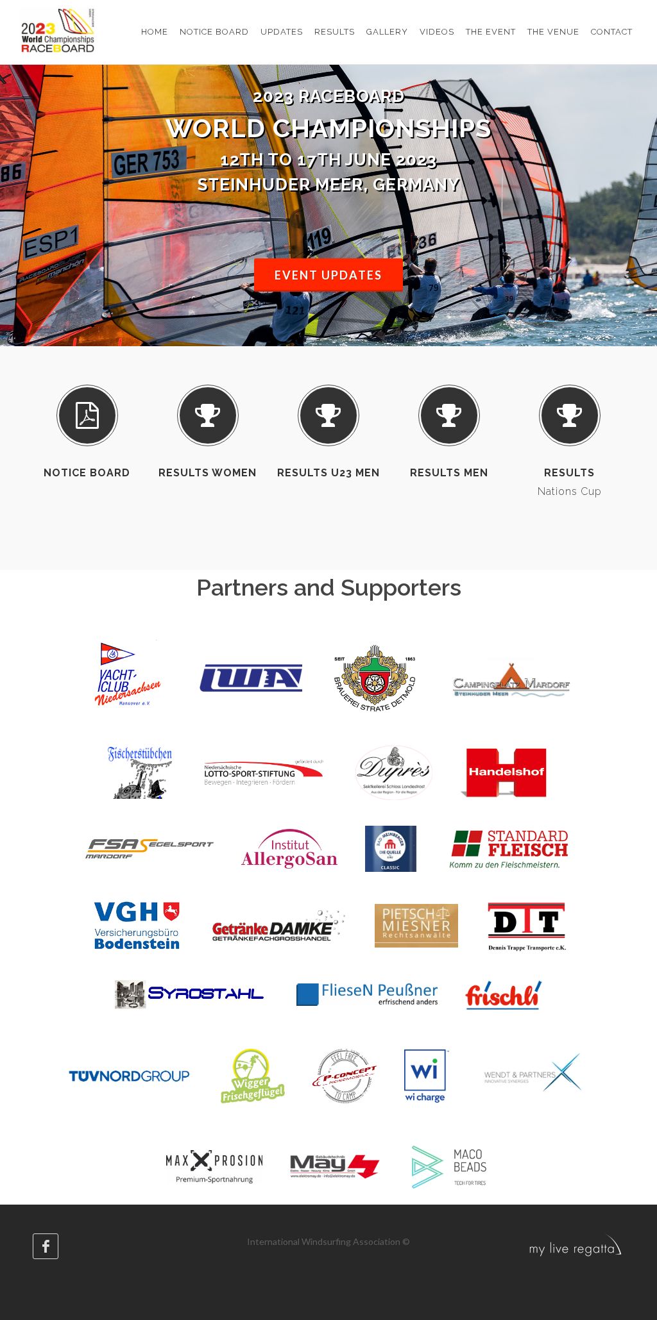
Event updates (328, 275)
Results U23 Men (328, 473)
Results (569, 473)
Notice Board (87, 473)
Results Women (207, 473)
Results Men (449, 473)
